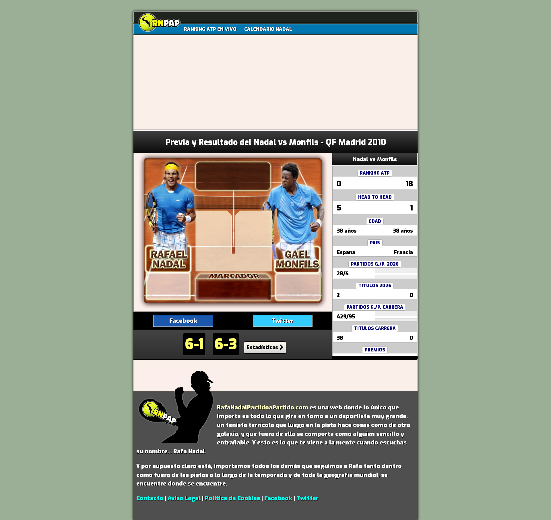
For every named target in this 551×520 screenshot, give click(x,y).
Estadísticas (262, 347)
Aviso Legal (184, 498)
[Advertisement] (275, 87)
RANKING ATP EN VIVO (210, 29)
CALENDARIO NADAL (268, 29)
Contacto (149, 498)
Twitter (282, 321)
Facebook (183, 321)
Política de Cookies (232, 498)
